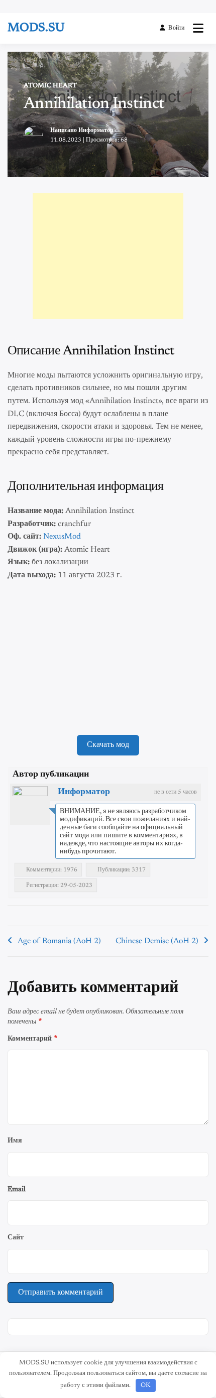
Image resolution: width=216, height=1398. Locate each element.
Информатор (96, 131)
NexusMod (62, 537)
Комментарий (32, 1038)
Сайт (16, 1237)
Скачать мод (108, 745)
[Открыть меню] (198, 28)
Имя (15, 1141)
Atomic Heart (50, 85)
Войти (176, 28)
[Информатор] (30, 803)
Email (17, 1189)
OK (145, 1385)
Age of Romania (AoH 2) (59, 941)
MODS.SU (36, 28)
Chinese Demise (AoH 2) (157, 941)
